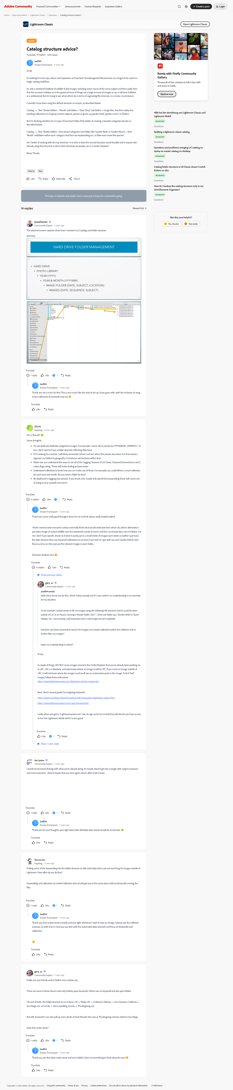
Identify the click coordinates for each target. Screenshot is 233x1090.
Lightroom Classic (37, 15)
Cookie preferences (98, 1085)
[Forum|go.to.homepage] (18, 6)
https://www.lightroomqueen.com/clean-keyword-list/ (63, 703)
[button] (201, 6)
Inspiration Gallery (113, 6)
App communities (19, 15)
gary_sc (49, 582)
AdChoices (158, 1085)
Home (6, 15)
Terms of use (73, 1085)
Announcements (73, 6)
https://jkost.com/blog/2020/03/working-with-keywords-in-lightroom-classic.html (76, 697)
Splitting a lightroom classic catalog (172, 131)
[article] (83, 299)
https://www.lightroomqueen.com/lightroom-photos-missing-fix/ (68, 681)
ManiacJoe (39, 859)
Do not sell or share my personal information (128, 1085)
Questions (53, 15)
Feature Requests (93, 6)
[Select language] (186, 6)
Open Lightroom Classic (195, 24)
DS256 (37, 426)
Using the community (56, 1085)
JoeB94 (37, 61)
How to (31, 171)
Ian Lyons (39, 760)
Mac (40, 171)
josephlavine (40, 221)
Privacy (84, 1085)
